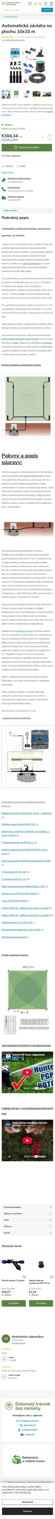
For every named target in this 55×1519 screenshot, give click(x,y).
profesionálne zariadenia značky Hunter (20, 339)
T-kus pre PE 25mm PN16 (14, 901)
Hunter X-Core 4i (24, 631)
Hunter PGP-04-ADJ (33, 476)
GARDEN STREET (29, 1430)
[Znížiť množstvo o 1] (49, 139)
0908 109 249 (30, 1425)
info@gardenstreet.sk (30, 1421)
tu (30, 1492)
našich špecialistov (32, 263)
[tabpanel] (14, 1279)
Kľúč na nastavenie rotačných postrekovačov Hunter (26, 861)
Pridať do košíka (29, 147)
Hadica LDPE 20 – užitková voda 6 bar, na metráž (25, 908)
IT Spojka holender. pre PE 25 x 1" (18, 842)
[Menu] (51, 3)
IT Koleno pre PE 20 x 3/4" (14, 872)
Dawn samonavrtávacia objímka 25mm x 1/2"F (24, 886)
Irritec (16, 342)
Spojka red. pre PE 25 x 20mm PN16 (19, 894)
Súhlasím (27, 1511)
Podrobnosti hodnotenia (35, 37)
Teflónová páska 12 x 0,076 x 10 (17, 922)
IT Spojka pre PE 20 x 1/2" (14, 879)
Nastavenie (27, 1502)
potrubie (48, 342)
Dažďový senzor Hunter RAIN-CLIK (18, 824)
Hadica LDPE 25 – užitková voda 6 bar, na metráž (25, 915)
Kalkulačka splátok (10, 139)
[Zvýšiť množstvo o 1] (49, 135)
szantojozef (30, 1434)
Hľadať (47, 10)
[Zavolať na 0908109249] (35, 3)
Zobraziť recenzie (18, 1343)
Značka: (7, 172)
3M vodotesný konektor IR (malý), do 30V (21, 930)
